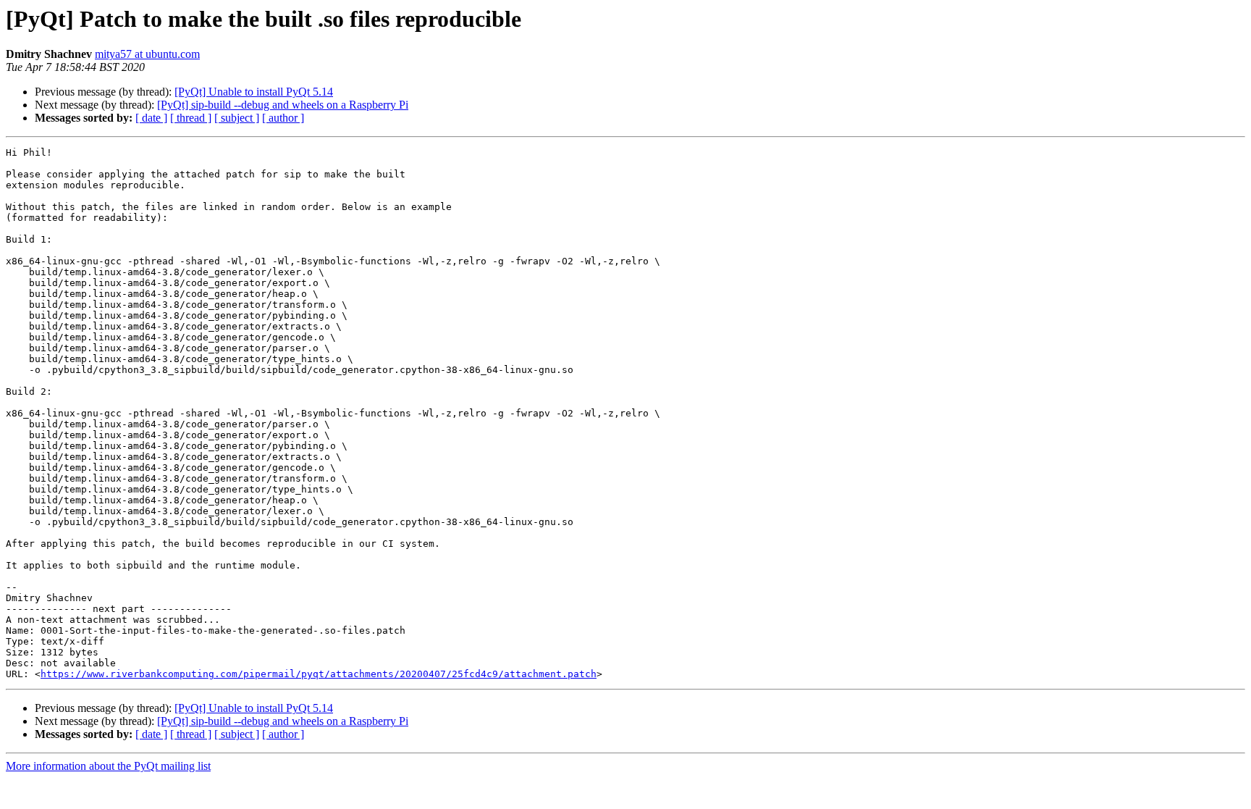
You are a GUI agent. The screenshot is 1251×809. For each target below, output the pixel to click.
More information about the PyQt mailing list (108, 766)
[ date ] (151, 118)
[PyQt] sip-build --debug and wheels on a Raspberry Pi (282, 104)
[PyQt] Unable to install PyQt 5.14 (253, 91)
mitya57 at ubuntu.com (147, 54)
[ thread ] (190, 118)
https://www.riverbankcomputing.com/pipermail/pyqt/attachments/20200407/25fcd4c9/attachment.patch (319, 673)
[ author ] (283, 118)
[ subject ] (236, 118)
